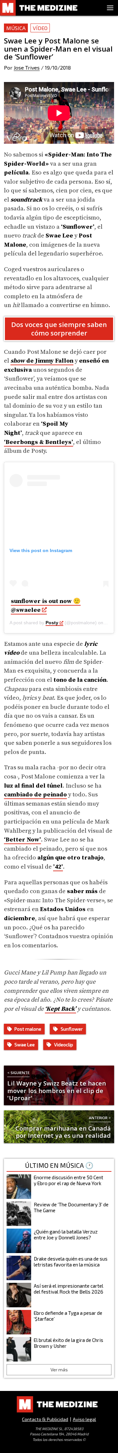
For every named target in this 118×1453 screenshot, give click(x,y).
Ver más (59, 1369)
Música (16, 28)
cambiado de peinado (35, 794)
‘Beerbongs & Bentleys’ (38, 442)
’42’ (58, 867)
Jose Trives (27, 67)
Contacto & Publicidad (45, 1419)
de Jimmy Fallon (41, 361)
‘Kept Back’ (60, 1009)
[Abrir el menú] (110, 8)
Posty (52, 622)
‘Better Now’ (22, 839)
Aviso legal (84, 1419)
